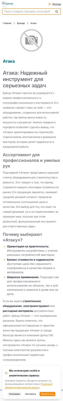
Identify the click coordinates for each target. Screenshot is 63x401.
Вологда (56, 4)
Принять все (47, 394)
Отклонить (14, 394)
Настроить (30, 394)
